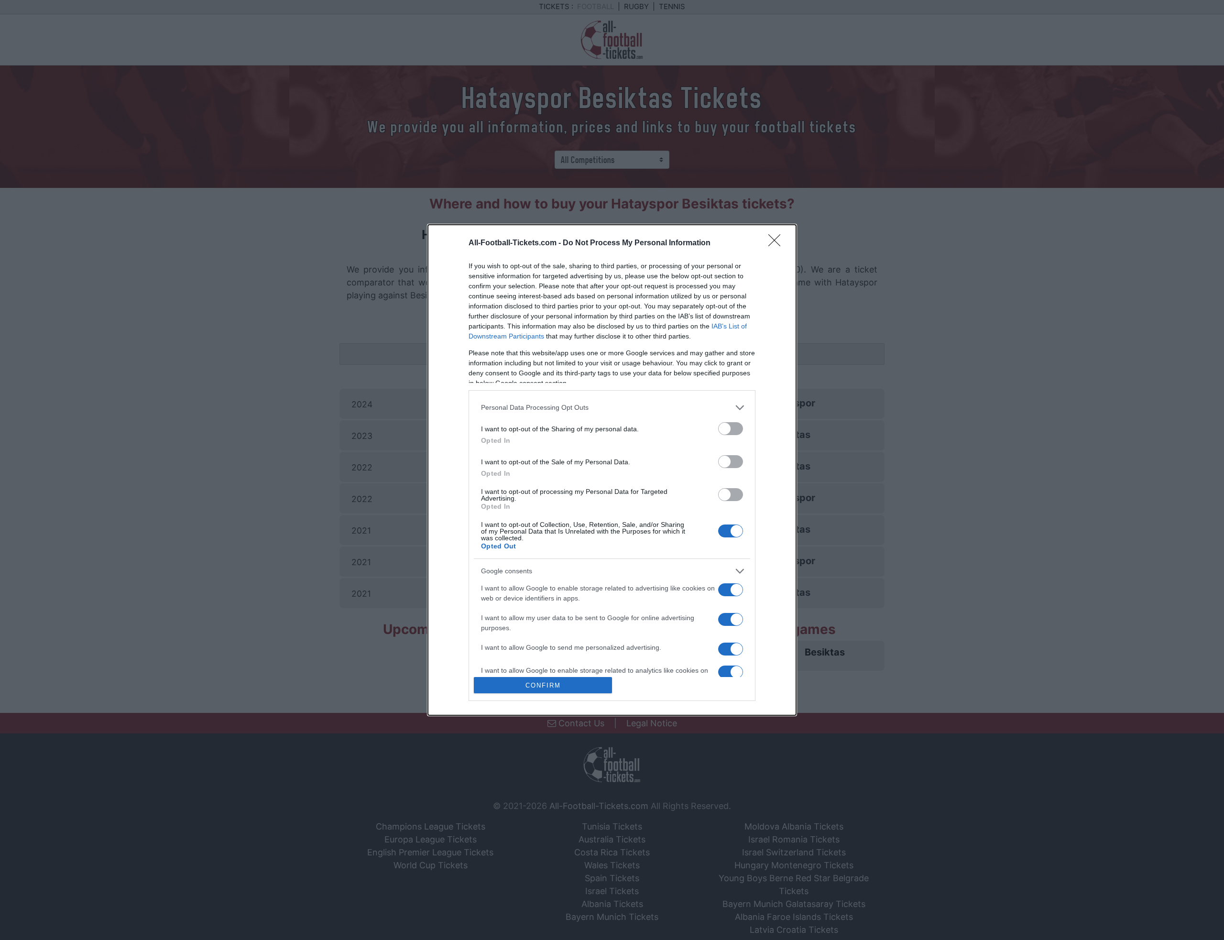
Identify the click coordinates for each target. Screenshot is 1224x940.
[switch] (730, 428)
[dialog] (612, 470)
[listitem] (612, 408)
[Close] (777, 243)
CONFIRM (543, 685)
